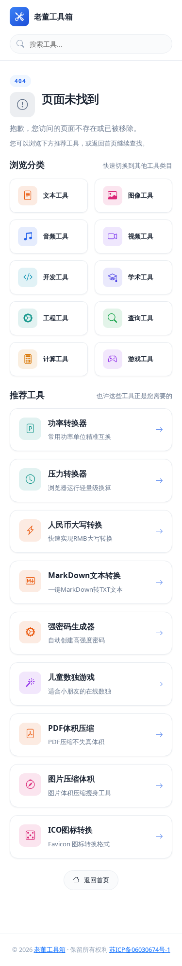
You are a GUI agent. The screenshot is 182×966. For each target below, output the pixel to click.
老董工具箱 (50, 949)
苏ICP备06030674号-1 (139, 949)
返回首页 (96, 879)
